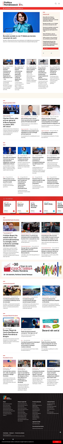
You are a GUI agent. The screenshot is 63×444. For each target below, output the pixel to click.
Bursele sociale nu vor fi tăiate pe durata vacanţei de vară (21, 27)
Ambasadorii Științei (35, 417)
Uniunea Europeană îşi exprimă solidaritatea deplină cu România (51, 297)
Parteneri (11, 433)
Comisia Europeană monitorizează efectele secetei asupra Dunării (31, 297)
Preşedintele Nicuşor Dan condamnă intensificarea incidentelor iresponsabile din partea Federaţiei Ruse (50, 43)
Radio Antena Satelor (6, 405)
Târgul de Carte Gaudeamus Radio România (37, 406)
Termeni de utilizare (19, 433)
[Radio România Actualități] (13, 3)
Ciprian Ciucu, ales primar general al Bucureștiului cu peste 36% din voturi (11, 120)
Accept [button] (56, 441)
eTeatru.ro (4, 415)
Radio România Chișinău (7, 412)
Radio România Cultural (7, 406)
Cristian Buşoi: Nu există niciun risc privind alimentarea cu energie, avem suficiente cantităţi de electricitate (11, 239)
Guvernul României (50, 407)
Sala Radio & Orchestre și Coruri (37, 428)
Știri (4, 66)
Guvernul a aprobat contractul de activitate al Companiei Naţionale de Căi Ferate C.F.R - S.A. (50, 29)
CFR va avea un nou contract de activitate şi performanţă (50, 38)
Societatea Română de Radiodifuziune (51, 404)
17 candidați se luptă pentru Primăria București (50, 133)
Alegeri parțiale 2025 (6, 115)
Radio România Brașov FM (22, 403)
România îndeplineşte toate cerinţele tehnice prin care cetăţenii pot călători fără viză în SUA (53, 373)
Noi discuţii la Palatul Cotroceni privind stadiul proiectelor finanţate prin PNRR (53, 181)
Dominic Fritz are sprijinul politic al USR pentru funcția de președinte (55, 71)
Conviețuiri (34, 403)
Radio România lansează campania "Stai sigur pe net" (30, 327)
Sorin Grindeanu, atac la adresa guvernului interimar (50, 34)
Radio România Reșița (21, 412)
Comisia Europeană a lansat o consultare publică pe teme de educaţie (12, 297)
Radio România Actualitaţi (7, 403)
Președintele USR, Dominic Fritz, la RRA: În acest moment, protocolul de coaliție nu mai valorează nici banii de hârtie (50, 233)
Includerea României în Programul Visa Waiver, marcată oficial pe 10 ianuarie (38, 372)
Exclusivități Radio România (8, 232)
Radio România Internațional (8, 409)
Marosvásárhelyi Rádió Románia (23, 419)
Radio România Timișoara (22, 415)
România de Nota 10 (35, 416)
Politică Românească (36, 410)
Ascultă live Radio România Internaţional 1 (49, 207)
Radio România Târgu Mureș (22, 413)
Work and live (34, 419)
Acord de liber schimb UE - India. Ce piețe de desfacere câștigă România (9, 372)
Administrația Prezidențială (51, 406)
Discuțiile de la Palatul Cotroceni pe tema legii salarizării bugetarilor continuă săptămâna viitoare (50, 19)
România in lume (6, 368)
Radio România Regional (36, 413)
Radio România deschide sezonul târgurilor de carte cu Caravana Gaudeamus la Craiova (50, 345)
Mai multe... (46, 48)
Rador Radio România (36, 423)
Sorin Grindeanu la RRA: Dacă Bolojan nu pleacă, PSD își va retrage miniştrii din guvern (50, 251)
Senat (48, 410)
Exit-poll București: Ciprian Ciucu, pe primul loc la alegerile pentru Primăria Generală (30, 115)
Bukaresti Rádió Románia (22, 416)
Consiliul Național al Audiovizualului (53, 413)
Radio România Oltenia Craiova (23, 409)
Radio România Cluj (21, 406)
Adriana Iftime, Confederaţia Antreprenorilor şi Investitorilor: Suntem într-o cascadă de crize (30, 232)
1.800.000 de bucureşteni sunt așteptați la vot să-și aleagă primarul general (30, 133)
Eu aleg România (35, 414)
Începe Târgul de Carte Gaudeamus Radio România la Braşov (11, 331)
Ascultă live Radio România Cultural (22, 207)
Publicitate (5, 433)
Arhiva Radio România (36, 409)
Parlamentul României (51, 409)
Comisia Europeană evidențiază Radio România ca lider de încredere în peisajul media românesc (30, 345)
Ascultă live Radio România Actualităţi (9, 207)
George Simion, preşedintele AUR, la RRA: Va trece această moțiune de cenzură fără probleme (30, 251)
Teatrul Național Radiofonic (7, 413)
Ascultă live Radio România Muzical (36, 207)
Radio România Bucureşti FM (23, 405)
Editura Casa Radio (35, 407)
